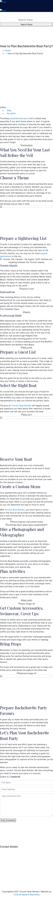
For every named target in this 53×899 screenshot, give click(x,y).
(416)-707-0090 (23, 858)
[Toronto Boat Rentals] (3, 1)
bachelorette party (20, 118)
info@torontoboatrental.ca (21, 862)
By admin (11, 113)
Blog (9, 110)
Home (8, 50)
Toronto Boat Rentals (21, 405)
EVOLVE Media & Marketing (26, 894)
